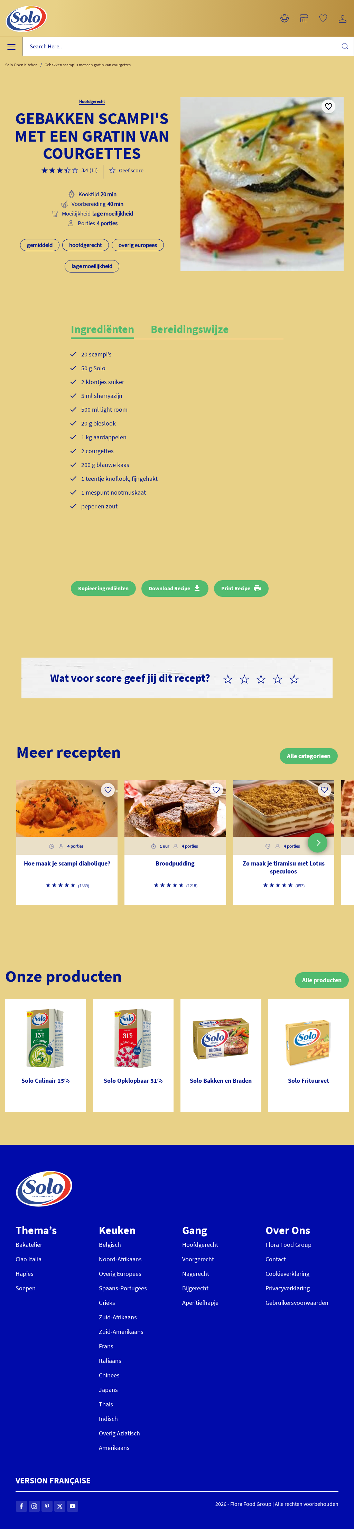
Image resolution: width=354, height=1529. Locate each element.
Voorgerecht (198, 1259)
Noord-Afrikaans (120, 1259)
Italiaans (110, 1361)
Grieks (107, 1303)
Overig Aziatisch (119, 1433)
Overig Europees (120, 1274)
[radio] (230, 678)
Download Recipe (169, 588)
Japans (108, 1390)
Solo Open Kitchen (21, 64)
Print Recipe (235, 588)
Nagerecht (195, 1274)
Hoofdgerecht (200, 1245)
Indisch (108, 1419)
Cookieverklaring (287, 1274)
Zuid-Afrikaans (118, 1317)
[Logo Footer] (44, 1174)
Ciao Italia (28, 1259)
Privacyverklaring (288, 1288)
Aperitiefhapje (200, 1303)
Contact (276, 1259)
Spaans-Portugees (123, 1288)
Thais (106, 1404)
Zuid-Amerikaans (121, 1332)
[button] (284, 18)
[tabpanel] (177, 436)
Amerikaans (114, 1448)
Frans (106, 1346)
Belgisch (110, 1245)
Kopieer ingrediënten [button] (103, 588)
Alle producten (322, 980)
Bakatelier (29, 1245)
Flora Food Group (288, 1245)
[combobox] (188, 46)
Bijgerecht (195, 1288)
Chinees (109, 1375)
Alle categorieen (308, 756)
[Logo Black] (26, 4)
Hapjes (25, 1274)
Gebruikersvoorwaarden (297, 1303)
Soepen (26, 1288)
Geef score (131, 170)
